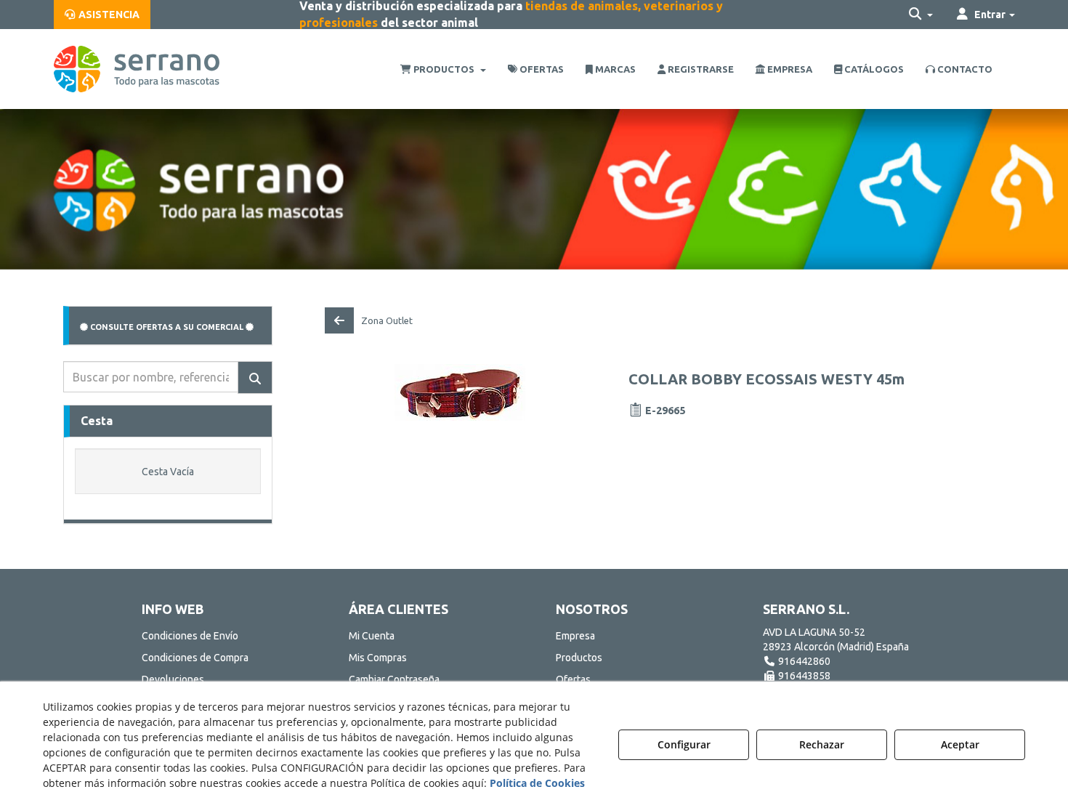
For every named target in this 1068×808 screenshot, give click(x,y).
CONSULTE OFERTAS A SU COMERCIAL (167, 327)
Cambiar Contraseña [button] (394, 679)
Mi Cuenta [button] (372, 636)
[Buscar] (255, 377)
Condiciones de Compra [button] (195, 657)
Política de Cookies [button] (537, 783)
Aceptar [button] (960, 744)
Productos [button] (579, 657)
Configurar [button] (684, 744)
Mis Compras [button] (378, 657)
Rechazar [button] (821, 744)
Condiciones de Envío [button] (190, 636)
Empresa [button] (575, 636)
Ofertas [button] (573, 679)
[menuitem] (102, 14)
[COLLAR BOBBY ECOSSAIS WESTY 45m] (460, 392)
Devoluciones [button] (173, 679)
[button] (102, 14)
